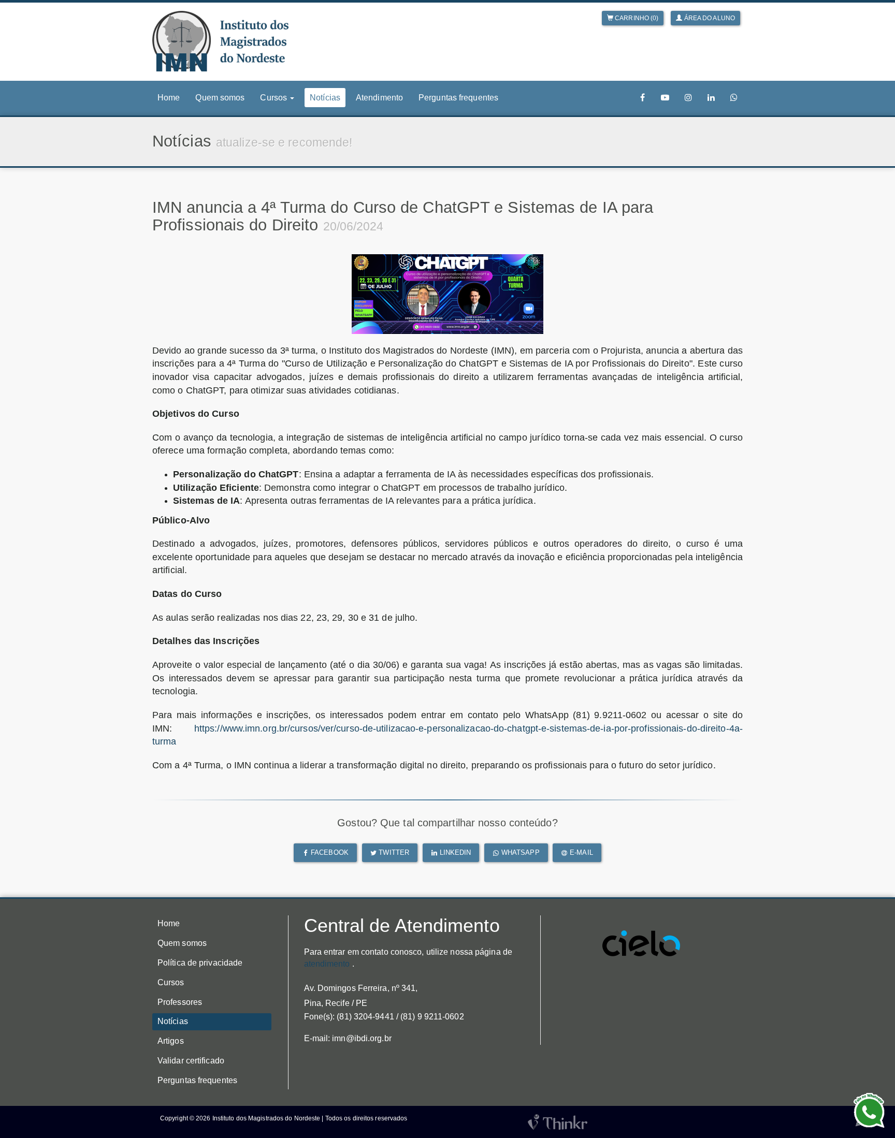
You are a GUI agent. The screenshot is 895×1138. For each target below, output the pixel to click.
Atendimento (379, 97)
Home (168, 97)
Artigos (170, 1041)
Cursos (170, 982)
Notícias (325, 97)
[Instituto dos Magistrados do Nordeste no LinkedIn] (711, 97)
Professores (179, 1002)
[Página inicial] (220, 41)
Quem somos (219, 97)
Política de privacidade (199, 962)
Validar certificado (190, 1060)
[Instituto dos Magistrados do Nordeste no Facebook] (643, 97)
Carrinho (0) (635, 18)
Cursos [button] (274, 97)
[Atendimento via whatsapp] (734, 97)
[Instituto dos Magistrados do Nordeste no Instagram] (688, 97)
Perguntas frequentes (458, 97)
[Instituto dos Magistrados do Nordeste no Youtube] (665, 97)
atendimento (327, 963)
